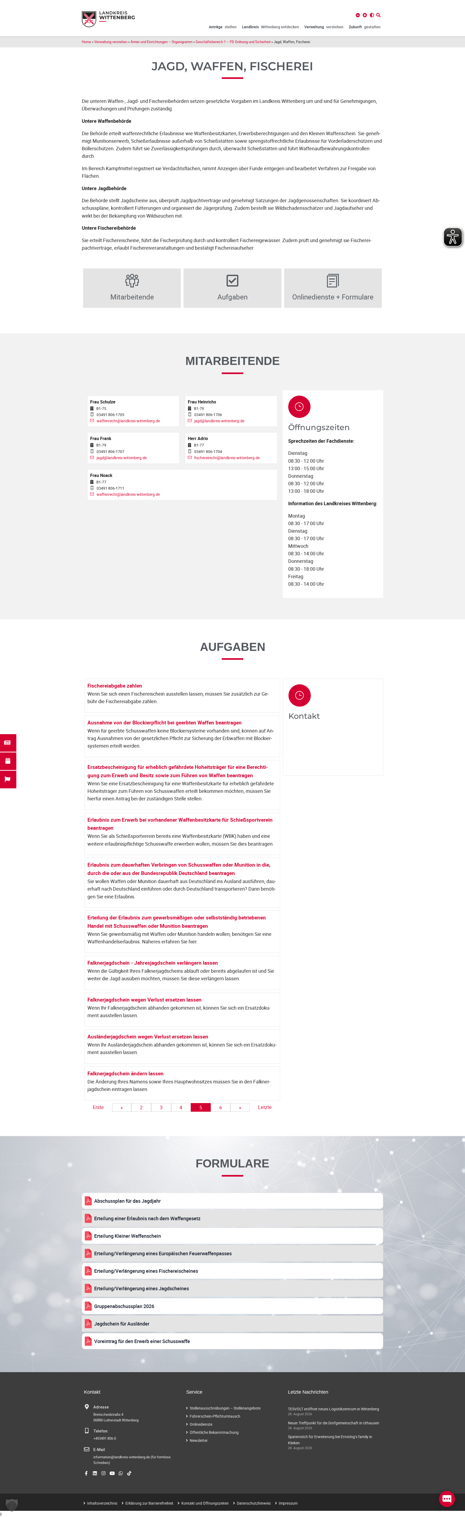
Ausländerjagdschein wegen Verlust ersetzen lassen (147, 1036)
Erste (98, 1107)
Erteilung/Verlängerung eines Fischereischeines (146, 1271)
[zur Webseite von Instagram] (103, 1473)
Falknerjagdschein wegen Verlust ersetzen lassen (144, 999)
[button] (12, 1505)
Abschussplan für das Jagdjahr (127, 1201)
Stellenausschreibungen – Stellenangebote (225, 1408)
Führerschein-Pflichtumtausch (215, 1416)
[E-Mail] (86, 1449)
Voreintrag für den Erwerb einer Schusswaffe (142, 1341)
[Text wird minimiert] (358, 15)
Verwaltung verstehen (110, 41)
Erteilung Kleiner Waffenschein (127, 1236)
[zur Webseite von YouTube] (112, 1473)
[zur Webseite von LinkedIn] (95, 1473)
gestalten (365, 26)
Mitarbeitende (132, 297)
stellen (223, 26)
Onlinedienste (201, 1424)
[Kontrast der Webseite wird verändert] (372, 15)
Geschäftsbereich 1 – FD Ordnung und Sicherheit (233, 41)
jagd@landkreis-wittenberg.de (219, 420)
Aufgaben (232, 297)
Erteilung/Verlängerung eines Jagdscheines (141, 1288)
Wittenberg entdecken (270, 26)
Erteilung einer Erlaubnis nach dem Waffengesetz (147, 1218)
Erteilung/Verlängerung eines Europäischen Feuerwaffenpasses (163, 1253)
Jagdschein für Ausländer (121, 1323)
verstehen (323, 26)
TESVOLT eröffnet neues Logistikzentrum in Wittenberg (333, 1408)
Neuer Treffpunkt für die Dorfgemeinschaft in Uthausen (333, 1422)
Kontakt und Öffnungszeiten (205, 1503)
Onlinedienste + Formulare (333, 297)
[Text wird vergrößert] (365, 15)
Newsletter (199, 1440)
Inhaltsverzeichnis (102, 1503)
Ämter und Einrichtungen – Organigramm (161, 41)
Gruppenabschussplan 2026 (124, 1306)
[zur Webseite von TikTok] (129, 1473)
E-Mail (99, 1450)
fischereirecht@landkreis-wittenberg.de (227, 457)
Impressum (288, 1503)
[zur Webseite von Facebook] (86, 1473)
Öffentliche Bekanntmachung (214, 1432)
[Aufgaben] (232, 280)
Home (86, 41)
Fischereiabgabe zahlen (114, 685)
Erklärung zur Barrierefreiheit (149, 1503)
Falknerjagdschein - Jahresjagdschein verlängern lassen (152, 962)
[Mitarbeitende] (132, 280)
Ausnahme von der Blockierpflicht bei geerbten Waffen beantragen (164, 722)
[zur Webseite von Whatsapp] (120, 1473)
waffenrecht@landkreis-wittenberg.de (128, 420)
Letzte (265, 1107)
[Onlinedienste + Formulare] (333, 280)
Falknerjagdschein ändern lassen (125, 1073)
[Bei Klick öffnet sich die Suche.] (378, 15)
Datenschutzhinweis (254, 1503)
